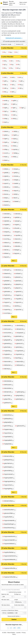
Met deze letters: (6, 605)
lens (18, 628)
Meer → (14, 260)
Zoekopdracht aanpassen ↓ (14, 38)
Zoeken (14, 619)
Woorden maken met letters (12, 3)
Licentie (18, 632)
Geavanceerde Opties (14, 616)
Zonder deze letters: (19, 605)
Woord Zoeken (5, 3)
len (14, 628)
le (11, 628)
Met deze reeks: (5, 599)
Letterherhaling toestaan (15, 592)
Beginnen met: (5, 594)
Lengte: (16, 599)
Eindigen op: (17, 594)
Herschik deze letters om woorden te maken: (13, 584)
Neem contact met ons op (23, 3)
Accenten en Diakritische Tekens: (10, 610)
